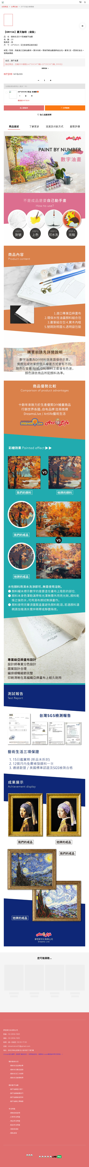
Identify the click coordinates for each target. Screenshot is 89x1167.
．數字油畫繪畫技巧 (16, 1093)
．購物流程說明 (14, 1113)
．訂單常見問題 (14, 1117)
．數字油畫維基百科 (16, 1097)
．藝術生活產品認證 (16, 1070)
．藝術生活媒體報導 (16, 1078)
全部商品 (5, 7)
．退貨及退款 (14, 1129)
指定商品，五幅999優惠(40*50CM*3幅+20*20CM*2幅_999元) (34, 64)
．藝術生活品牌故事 (16, 1066)
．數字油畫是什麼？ (16, 1089)
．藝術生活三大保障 (16, 1074)
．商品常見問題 (14, 1121)
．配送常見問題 (14, 1125)
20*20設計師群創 (27, 7)
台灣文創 (14, 7)
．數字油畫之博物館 (16, 1101)
